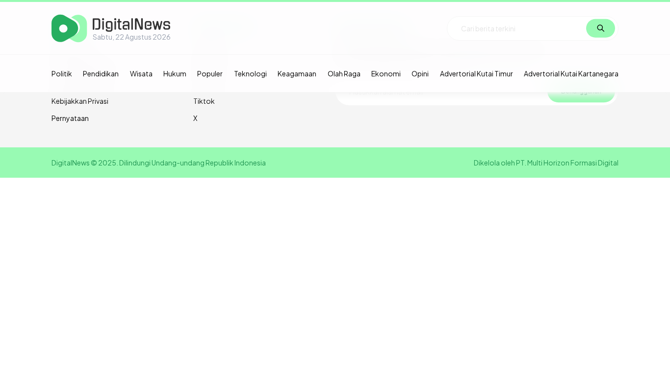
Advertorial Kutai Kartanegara (571, 73)
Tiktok (204, 100)
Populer (210, 73)
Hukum (174, 73)
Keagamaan (297, 73)
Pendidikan (101, 73)
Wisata (141, 73)
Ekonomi (386, 73)
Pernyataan (70, 118)
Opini (420, 73)
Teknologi (250, 73)
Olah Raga (344, 73)
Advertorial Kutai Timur (476, 73)
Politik (62, 73)
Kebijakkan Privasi (80, 100)
